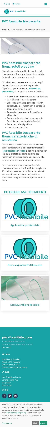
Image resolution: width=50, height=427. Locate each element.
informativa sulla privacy (16, 412)
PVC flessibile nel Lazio (11, 377)
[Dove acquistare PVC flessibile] (25, 248)
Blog (8, 4)
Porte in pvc (7, 385)
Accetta (43, 423)
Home (18, 4)
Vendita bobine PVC (10, 380)
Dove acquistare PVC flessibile (25, 265)
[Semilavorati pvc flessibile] (25, 287)
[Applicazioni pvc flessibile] (25, 208)
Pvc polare (6, 382)
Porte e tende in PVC (10, 364)
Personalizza (7, 423)
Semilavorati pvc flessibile (25, 304)
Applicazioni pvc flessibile (25, 225)
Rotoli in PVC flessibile (11, 359)
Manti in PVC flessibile (11, 362)
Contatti (7, 347)
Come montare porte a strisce (14, 367)
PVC (18, 11)
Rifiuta (35, 423)
